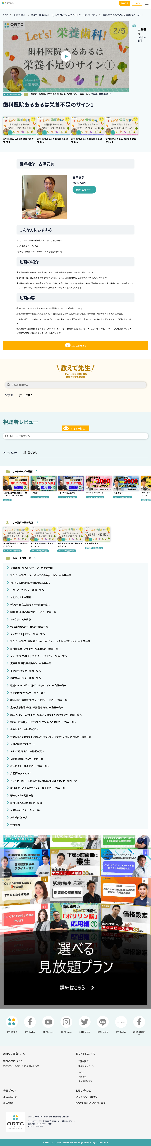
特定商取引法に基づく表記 (91, 1103)
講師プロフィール (86, 1065)
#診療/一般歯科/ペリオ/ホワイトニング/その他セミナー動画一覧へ (60, 93)
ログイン (137, 3)
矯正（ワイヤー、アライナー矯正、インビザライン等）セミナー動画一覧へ (46, 714)
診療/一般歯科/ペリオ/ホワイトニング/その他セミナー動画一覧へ (64, 15)
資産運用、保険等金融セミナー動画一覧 (30, 663)
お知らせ (82, 1076)
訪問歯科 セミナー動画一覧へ (25, 678)
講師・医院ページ (84, 189)
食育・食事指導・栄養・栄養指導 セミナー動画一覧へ (36, 707)
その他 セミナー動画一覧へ (24, 729)
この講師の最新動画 (23, 522)
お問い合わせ (83, 1090)
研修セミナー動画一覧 (21, 795)
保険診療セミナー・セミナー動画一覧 (29, 626)
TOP (5, 15)
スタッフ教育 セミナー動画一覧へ (27, 751)
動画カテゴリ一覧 (22, 558)
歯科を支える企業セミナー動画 (26, 802)
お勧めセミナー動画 (20, 597)
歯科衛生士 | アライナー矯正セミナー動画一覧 (34, 648)
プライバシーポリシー (88, 1097)
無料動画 (15, 824)
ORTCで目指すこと (14, 1053)
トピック (82, 1072)
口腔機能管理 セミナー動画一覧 (26, 758)
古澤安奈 (141, 31)
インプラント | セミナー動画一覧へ (27, 634)
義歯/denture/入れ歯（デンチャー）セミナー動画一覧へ (38, 685)
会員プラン (9, 1090)
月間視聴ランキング (20, 773)
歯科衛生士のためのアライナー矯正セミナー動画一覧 (37, 788)
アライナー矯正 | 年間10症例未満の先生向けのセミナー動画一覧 (43, 780)
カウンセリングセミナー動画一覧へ (27, 692)
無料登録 (124, 3)
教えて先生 (34, 1065)
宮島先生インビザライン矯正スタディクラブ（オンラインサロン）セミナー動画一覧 (50, 736)
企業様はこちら (85, 1080)
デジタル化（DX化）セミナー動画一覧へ (30, 604)
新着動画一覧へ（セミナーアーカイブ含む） (31, 568)
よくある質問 (10, 1097)
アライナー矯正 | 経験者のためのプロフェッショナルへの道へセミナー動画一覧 (50, 641)
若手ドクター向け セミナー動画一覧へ (29, 766)
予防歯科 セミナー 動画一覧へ (25, 810)
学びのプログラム (13, 1061)
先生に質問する (78, 345)
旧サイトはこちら (85, 1053)
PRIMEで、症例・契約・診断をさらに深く (30, 582)
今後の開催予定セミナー (22, 744)
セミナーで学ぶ (21, 1065)
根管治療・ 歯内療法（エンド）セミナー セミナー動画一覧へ (39, 700)
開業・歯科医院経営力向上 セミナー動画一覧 (33, 612)
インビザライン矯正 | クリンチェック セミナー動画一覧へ (38, 656)
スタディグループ (18, 817)
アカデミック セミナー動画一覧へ (27, 590)
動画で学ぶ (19, 15)
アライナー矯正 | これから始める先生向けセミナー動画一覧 (40, 575)
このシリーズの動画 (23, 471)
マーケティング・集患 (20, 619)
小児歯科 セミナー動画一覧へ (25, 670)
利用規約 (8, 1103)
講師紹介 (83, 1061)
